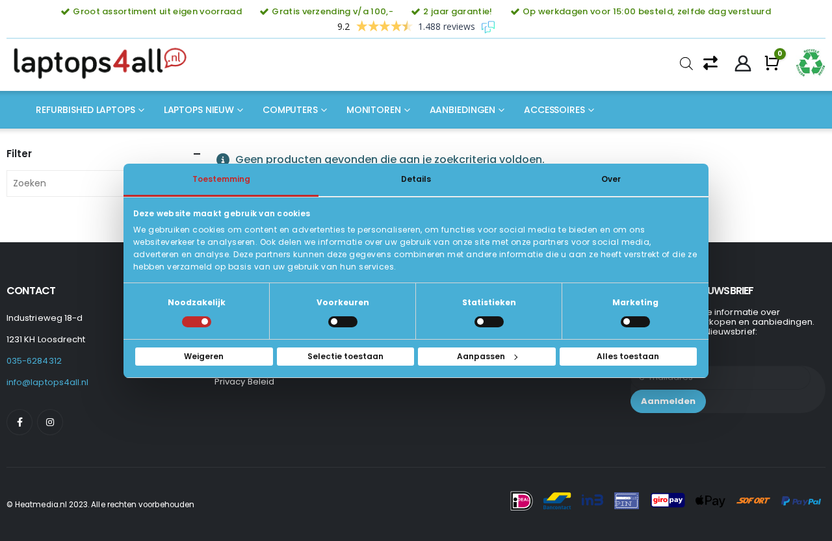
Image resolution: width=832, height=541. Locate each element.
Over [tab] (611, 178)
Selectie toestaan (345, 356)
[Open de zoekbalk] (686, 63)
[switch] (343, 321)
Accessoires (554, 109)
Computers (290, 109)
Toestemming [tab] (221, 178)
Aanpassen (481, 356)
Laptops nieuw (199, 109)
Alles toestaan (628, 356)
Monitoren (373, 109)
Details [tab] (416, 178)
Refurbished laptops (85, 109)
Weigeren (204, 356)
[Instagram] (50, 422)
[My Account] (743, 64)
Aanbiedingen (463, 109)
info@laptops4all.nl (47, 382)
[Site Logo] (104, 63)
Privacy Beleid (244, 381)
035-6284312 (34, 361)
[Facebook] (19, 422)
